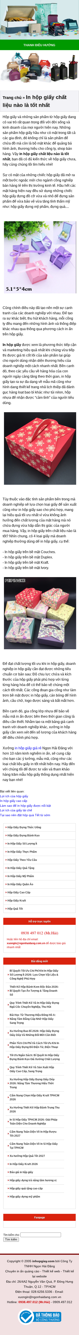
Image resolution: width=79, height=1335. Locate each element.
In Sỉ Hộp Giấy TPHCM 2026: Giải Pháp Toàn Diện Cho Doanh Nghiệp (33, 1121)
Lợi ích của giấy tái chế (16, 810)
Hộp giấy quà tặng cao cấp (26, 1188)
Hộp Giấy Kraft (16, 900)
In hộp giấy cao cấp (13, 801)
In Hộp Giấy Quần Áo (20, 884)
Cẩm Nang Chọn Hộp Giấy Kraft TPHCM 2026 (34, 1097)
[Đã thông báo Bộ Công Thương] (39, 1317)
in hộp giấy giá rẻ (28, 748)
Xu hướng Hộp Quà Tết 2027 (27, 1156)
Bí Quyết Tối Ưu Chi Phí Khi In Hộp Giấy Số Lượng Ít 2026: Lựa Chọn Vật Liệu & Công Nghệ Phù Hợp (34, 974)
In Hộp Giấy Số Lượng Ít (22, 843)
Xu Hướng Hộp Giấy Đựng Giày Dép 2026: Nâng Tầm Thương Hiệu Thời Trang (32, 1083)
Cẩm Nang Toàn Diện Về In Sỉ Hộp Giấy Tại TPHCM (34, 1145)
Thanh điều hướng (39, 45)
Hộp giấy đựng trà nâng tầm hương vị (33, 1180)
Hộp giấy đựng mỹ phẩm (25, 1196)
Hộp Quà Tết (15, 908)
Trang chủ (12, 97)
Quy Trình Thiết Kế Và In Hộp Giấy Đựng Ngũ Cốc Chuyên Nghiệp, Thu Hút (34, 1004)
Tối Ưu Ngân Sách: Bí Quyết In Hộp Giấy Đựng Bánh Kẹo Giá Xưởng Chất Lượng (35, 1057)
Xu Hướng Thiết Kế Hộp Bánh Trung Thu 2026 (34, 1109)
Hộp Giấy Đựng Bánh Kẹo (23, 835)
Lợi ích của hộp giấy (14, 796)
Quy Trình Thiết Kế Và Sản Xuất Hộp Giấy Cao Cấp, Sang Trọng (32, 1069)
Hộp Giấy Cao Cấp (18, 892)
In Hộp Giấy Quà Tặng (20, 868)
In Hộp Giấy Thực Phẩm (22, 851)
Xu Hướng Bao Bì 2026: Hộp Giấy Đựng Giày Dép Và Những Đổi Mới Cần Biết (34, 1033)
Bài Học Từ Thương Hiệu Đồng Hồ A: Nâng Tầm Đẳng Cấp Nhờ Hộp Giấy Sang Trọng (33, 1018)
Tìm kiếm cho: (11, 1234)
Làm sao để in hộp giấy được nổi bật (25, 805)
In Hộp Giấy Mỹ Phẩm (20, 876)
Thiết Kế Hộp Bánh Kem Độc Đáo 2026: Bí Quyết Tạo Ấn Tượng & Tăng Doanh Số (34, 990)
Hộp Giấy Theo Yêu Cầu (22, 859)
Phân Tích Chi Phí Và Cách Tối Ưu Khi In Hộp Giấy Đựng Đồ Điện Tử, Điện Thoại (34, 1045)
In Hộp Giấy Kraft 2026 (24, 1164)
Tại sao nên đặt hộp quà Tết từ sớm (25, 815)
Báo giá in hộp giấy (21, 1172)
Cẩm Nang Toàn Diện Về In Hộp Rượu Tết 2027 (33, 1133)
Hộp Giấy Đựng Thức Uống (24, 827)
